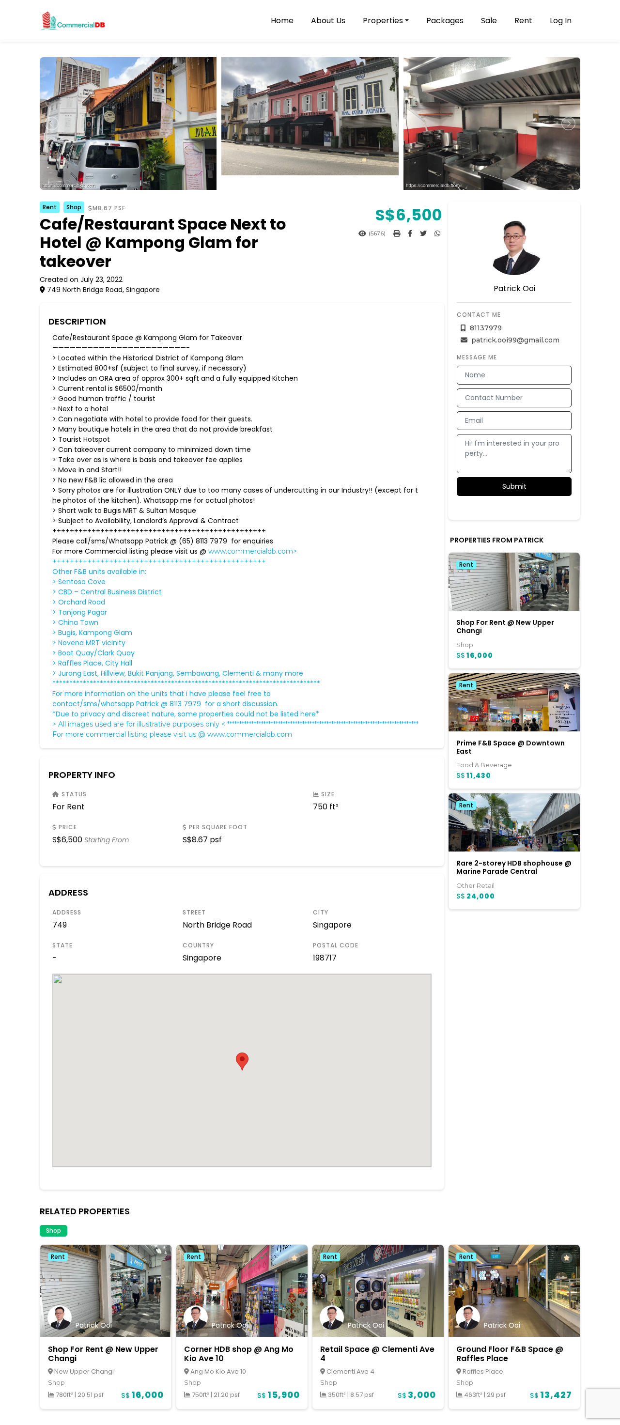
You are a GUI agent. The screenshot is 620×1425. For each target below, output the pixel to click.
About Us (328, 20)
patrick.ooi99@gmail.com (514, 340)
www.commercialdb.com (249, 734)
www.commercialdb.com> (252, 551)
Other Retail (475, 885)
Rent (523, 20)
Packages (445, 20)
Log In (561, 20)
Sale (489, 20)
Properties (383, 20)
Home (282, 20)
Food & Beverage (484, 765)
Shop (73, 207)
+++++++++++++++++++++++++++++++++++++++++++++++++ (159, 561)
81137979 (485, 328)
